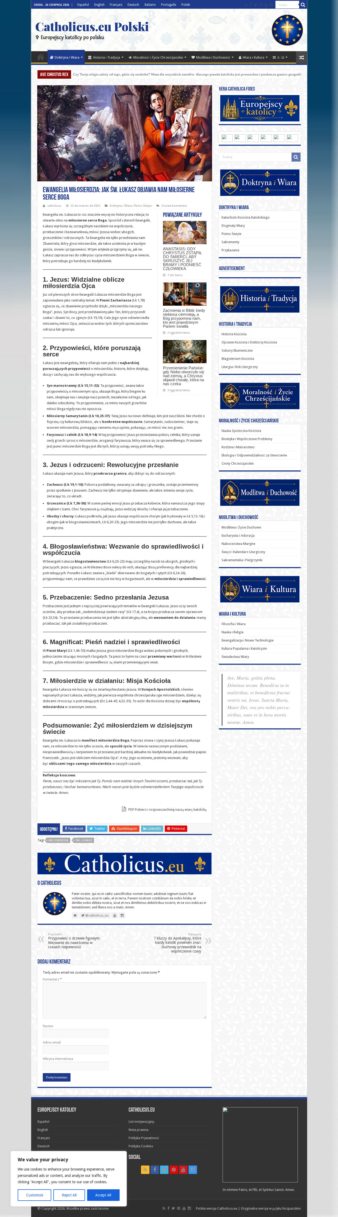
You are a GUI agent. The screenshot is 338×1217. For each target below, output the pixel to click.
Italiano (150, 5)
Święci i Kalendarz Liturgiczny (243, 552)
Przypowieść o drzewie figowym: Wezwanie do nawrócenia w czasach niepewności (74, 941)
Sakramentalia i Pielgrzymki (242, 560)
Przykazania (230, 250)
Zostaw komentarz (174, 205)
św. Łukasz (84, 840)
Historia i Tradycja (106, 57)
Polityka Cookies (141, 1146)
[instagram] (271, 5)
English (99, 5)
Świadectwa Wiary (235, 657)
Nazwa (48, 1026)
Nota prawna (138, 1130)
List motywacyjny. (142, 1122)
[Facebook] (250, 5)
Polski (185, 5)
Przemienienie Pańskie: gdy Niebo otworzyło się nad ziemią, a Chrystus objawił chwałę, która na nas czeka (183, 376)
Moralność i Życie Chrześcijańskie (158, 57)
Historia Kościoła (234, 334)
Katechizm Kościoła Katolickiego (246, 217)
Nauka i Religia (232, 632)
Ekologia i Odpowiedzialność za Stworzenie (254, 455)
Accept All (103, 1195)
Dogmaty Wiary (233, 226)
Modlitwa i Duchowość (213, 57)
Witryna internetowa (58, 1059)
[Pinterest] (261, 5)
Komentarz (52, 979)
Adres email (52, 1042)
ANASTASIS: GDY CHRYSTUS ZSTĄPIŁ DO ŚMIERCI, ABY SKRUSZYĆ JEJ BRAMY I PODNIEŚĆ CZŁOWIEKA (182, 259)
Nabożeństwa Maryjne (238, 544)
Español (83, 5)
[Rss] (246, 5)
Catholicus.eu (227, 1208)
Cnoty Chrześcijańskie (238, 463)
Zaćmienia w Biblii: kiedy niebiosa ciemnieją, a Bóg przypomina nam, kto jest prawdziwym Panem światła (184, 318)
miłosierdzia (58, 840)
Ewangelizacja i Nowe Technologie (248, 640)
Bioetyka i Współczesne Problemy (247, 439)
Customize (34, 1195)
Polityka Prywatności (144, 1138)
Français (116, 5)
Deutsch (133, 5)
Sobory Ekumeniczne (237, 350)
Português (168, 5)
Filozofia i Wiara (234, 624)
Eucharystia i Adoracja (238, 535)
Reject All (69, 1195)
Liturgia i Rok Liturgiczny (240, 367)
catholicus (54, 205)
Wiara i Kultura (253, 57)
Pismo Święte (143, 205)
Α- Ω (280, 57)
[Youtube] (266, 5)
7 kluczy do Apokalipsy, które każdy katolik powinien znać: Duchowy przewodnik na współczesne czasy (177, 943)
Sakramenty (230, 242)
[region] (69, 1178)
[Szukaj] (303, 5)
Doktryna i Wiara (67, 57)
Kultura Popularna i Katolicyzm (244, 648)
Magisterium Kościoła (238, 359)
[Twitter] (255, 5)
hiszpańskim (291, 1208)
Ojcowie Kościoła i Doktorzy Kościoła (249, 342)
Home (41, 56)
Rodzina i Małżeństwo (238, 447)
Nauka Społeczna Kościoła (241, 431)
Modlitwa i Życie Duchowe (241, 527)
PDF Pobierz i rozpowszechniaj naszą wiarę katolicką (167, 810)
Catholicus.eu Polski (92, 26)
